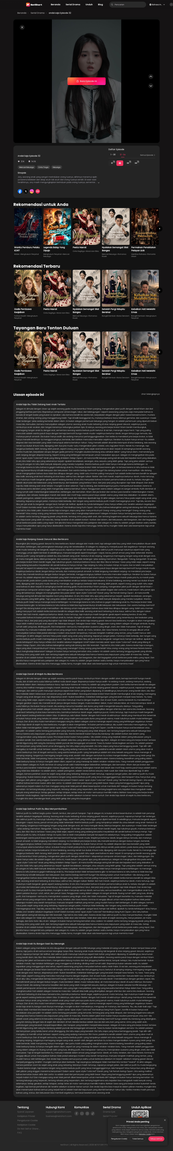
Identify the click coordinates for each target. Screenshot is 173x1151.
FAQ (19, 1132)
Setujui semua (156, 1139)
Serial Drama (37, 12)
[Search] (112, 5)
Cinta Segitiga (79, 251)
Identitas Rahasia (138, 254)
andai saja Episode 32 (60, 12)
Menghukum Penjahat (30, 254)
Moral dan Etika (92, 251)
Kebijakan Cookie (145, 1134)
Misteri (16, 254)
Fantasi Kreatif (20, 316)
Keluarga (56, 167)
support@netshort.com (58, 1111)
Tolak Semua (137, 1139)
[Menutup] (165, 1120)
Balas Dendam (123, 316)
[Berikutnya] (159, 228)
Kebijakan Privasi (26, 1116)
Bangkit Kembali (108, 316)
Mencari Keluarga (26, 167)
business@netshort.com (59, 1116)
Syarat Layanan (25, 1111)
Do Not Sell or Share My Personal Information (29, 1129)
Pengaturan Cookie (119, 1139)
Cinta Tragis (43, 167)
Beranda (21, 12)
